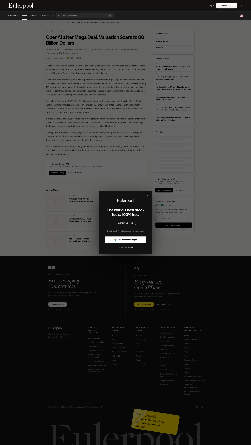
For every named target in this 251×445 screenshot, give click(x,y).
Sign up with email (125, 247)
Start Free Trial (224, 5)
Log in (211, 5)
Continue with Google (127, 239)
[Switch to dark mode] (241, 6)
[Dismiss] (147, 195)
